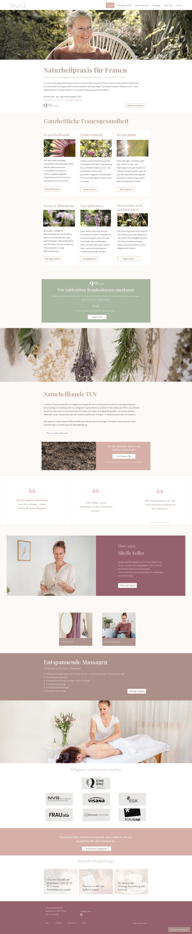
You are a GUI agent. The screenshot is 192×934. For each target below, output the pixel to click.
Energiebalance (92, 205)
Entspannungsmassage (56, 691)
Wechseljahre (127, 134)
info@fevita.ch (85, 911)
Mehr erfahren (104, 299)
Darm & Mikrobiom (59, 205)
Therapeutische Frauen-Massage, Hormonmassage (67, 680)
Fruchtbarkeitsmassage (56, 684)
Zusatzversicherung (75, 100)
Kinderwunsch (91, 134)
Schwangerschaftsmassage (57, 687)
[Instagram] (81, 914)
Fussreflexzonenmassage (56, 677)
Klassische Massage (54, 674)
